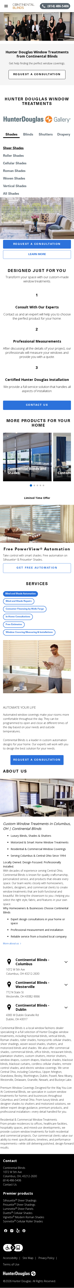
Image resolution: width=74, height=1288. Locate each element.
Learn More (37, 254)
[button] (6, 6)
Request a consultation (37, 760)
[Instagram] (11, 1230)
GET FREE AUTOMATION (37, 568)
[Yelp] (17, 1230)
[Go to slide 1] (31, 485)
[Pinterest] (24, 1230)
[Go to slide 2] (34, 485)
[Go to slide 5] (43, 485)
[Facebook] (5, 1230)
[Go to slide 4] (40, 485)
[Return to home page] (23, 6)
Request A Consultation (37, 244)
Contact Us (37, 405)
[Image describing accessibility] (13, 1247)
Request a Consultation (37, 74)
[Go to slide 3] (37, 485)
